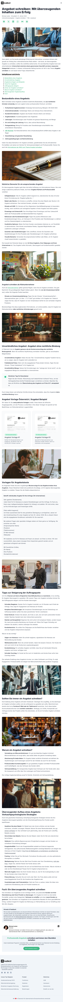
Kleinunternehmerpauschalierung (10, 989)
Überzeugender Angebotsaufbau (15, 92)
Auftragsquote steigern (12, 86)
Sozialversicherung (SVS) (8, 980)
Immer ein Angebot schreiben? (14, 88)
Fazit (6, 93)
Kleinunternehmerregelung (8, 983)
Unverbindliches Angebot (12, 80)
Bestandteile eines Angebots (13, 78)
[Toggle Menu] (61, 3)
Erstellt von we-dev (48, 989)
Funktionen (25, 980)
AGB (44, 980)
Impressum (46, 983)
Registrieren (25, 986)
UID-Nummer (9, 130)
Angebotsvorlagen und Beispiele (15, 82)
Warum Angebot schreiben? (13, 90)
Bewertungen (25, 989)
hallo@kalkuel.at (8, 920)
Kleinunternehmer (13, 287)
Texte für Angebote (10, 84)
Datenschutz (46, 986)
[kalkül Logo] (5, 3)
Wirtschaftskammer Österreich (24, 916)
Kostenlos (24, 983)
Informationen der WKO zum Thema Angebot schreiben (25, 147)
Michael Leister (6, 16)
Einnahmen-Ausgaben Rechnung (10, 986)
